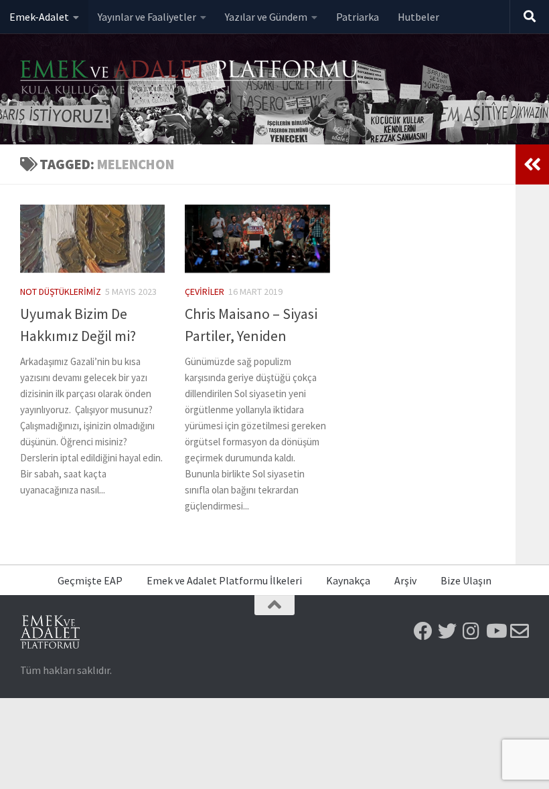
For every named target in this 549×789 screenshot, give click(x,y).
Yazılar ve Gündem (266, 16)
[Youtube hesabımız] (495, 631)
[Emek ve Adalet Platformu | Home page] (191, 78)
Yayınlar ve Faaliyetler (147, 16)
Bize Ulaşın (466, 580)
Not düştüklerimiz (60, 292)
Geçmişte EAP (90, 580)
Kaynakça (348, 580)
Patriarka (357, 16)
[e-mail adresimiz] (519, 631)
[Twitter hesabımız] (447, 631)
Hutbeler (418, 16)
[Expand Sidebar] (532, 164)
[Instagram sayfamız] (471, 631)
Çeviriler (204, 292)
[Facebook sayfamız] (423, 631)
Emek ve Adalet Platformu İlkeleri (224, 580)
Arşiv (405, 580)
